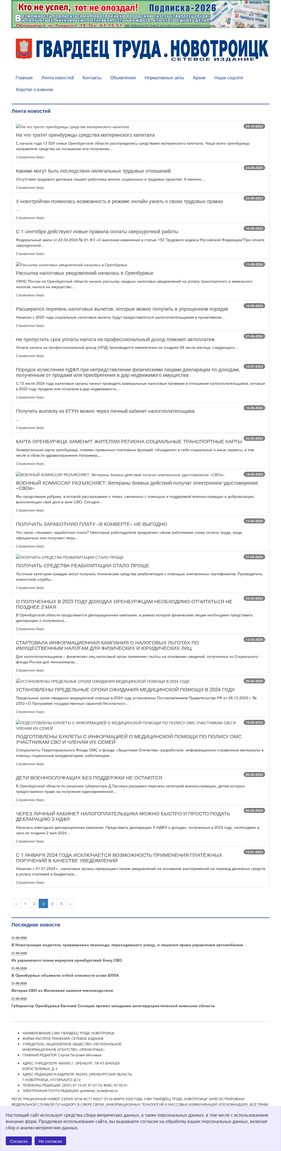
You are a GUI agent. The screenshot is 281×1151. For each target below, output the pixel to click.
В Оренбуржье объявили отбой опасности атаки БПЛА (65, 975)
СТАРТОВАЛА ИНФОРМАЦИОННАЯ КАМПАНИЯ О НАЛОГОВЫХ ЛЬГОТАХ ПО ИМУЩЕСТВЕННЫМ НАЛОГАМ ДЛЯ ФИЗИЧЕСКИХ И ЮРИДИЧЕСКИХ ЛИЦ (107, 645)
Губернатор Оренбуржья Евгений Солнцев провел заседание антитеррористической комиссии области (113, 1005)
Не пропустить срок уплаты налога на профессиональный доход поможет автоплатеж (115, 339)
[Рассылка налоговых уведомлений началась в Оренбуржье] (140, 264)
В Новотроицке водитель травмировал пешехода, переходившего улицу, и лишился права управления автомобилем (127, 944)
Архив (199, 77)
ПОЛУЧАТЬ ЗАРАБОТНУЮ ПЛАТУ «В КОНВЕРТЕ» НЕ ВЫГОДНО (91, 523)
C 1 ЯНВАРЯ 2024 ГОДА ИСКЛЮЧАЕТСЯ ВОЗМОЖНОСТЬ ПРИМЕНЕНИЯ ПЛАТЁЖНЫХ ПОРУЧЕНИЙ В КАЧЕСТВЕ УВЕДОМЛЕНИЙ (119, 857)
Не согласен (50, 1141)
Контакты (92, 77)
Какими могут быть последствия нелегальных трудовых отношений (93, 170)
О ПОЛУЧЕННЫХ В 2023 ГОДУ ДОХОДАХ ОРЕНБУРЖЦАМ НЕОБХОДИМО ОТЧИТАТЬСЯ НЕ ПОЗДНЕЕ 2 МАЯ (124, 603)
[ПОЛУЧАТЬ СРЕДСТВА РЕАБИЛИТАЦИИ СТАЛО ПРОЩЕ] (140, 557)
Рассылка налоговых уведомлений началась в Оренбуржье (84, 272)
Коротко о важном (34, 89)
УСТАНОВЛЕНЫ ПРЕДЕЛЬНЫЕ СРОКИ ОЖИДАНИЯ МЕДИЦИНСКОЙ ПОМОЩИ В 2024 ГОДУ (125, 689)
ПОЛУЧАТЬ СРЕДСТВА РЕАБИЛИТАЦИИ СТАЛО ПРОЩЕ (82, 565)
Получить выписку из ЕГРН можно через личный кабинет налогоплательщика (105, 410)
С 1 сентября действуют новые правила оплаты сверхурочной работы (97, 231)
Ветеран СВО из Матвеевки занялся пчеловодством (62, 990)
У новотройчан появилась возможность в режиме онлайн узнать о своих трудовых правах (119, 200)
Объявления (123, 77)
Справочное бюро (30, 157)
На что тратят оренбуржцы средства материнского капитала (85, 134)
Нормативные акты (164, 77)
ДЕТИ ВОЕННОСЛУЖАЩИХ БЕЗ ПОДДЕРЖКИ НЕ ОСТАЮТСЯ (89, 777)
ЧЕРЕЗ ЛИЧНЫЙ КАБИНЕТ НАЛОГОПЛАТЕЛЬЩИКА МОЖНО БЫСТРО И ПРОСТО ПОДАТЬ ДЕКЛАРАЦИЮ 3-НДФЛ (123, 816)
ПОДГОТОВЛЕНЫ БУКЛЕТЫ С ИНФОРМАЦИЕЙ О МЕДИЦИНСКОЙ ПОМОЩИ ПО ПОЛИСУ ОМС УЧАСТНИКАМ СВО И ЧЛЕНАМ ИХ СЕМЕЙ (128, 738)
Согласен (19, 1141)
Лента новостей (57, 77)
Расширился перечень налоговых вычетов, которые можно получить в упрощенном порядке (122, 308)
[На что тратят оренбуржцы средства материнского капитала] (140, 126)
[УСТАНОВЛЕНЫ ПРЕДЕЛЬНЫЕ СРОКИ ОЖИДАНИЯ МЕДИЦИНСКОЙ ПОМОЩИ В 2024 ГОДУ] (140, 681)
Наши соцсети (228, 77)
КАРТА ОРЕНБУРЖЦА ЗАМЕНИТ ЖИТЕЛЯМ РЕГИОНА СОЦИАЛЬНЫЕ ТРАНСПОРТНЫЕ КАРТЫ (129, 441)
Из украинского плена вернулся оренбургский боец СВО (67, 960)
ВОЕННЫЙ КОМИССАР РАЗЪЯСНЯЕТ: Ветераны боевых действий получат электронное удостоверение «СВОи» (137, 485)
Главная (24, 77)
